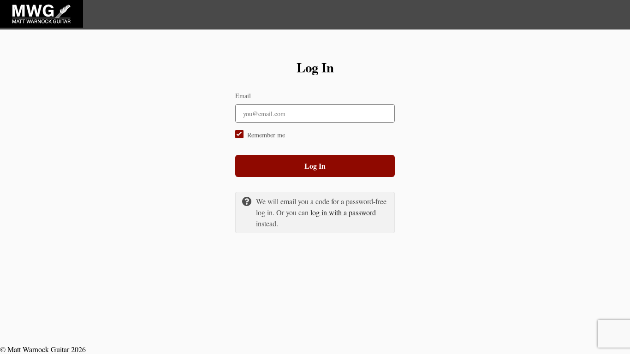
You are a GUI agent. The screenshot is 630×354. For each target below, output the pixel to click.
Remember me (266, 134)
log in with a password (343, 212)
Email (243, 95)
